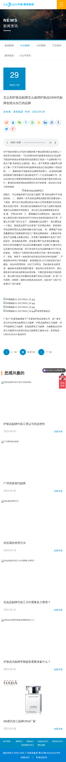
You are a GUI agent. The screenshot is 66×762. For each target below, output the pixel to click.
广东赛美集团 (31, 753)
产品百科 (56, 45)
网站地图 (41, 745)
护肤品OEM (16, 214)
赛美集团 (18, 319)
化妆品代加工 (43, 741)
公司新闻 (41, 45)
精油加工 (30, 741)
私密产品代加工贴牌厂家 (32, 194)
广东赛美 (24, 253)
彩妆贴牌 (29, 326)
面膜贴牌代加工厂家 (26, 233)
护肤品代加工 (57, 741)
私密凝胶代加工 (27, 745)
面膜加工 (19, 741)
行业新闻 (25, 45)
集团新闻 (9, 45)
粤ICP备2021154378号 (49, 753)
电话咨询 (41, 757)
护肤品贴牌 (17, 322)
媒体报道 (9, 55)
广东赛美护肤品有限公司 (38, 319)
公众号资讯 (25, 55)
